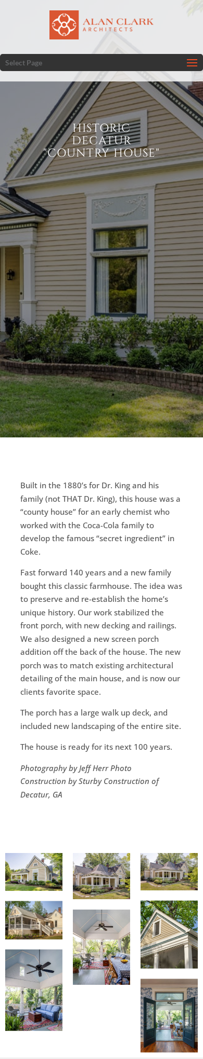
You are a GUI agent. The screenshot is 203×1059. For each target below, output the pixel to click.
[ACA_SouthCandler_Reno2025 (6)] (101, 947)
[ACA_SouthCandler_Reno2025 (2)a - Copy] (169, 871)
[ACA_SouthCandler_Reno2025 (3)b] (169, 935)
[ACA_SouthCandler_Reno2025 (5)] (169, 1015)
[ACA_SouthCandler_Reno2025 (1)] (33, 920)
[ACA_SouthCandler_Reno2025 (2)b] (101, 876)
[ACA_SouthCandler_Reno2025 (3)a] (33, 871)
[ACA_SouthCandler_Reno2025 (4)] (33, 990)
